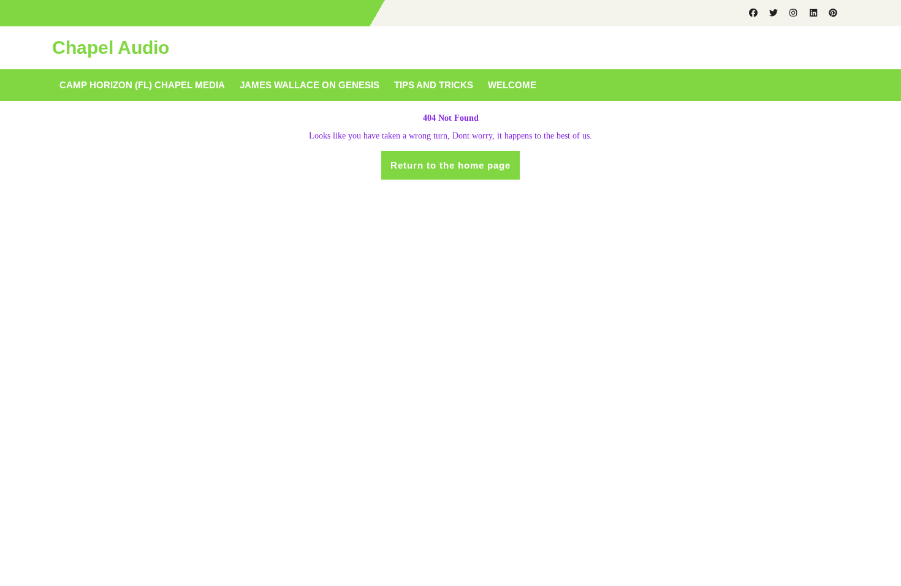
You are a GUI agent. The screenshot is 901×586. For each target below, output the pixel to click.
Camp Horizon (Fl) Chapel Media (142, 85)
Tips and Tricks (433, 85)
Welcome (512, 85)
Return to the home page (455, 169)
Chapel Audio (110, 47)
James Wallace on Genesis (309, 85)
